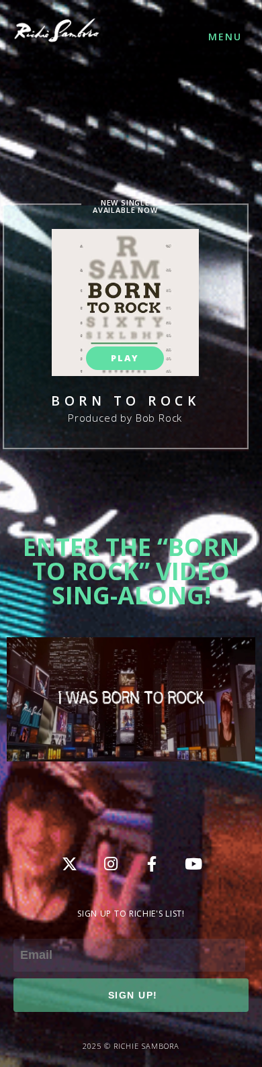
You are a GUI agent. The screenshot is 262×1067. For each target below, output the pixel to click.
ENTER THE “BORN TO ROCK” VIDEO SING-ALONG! (131, 571)
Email (27, 929)
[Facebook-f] (151, 864)
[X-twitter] (69, 864)
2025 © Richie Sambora (131, 1046)
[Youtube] (192, 864)
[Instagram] (110, 864)
